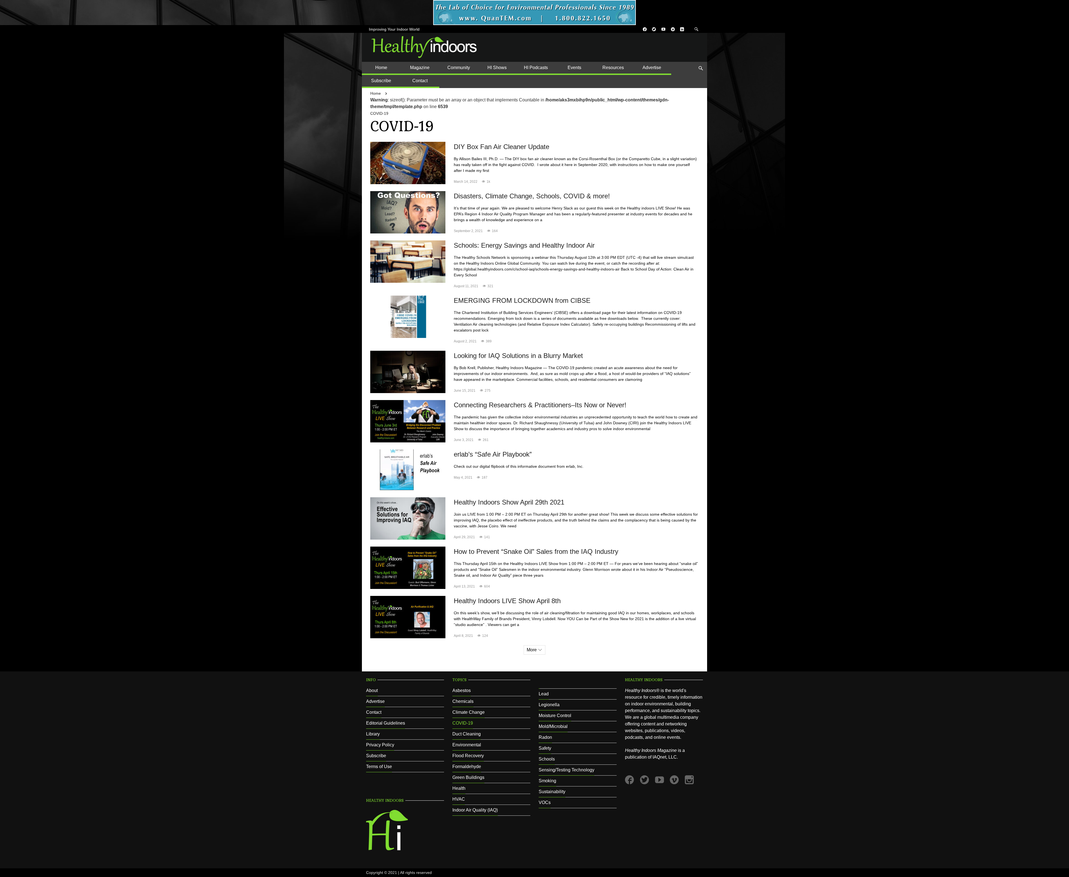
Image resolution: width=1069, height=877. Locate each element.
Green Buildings (468, 777)
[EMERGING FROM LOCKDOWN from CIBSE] (407, 316)
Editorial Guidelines (385, 723)
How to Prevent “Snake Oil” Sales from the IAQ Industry (536, 551)
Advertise (375, 701)
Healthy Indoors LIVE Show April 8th (507, 601)
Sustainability (552, 791)
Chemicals (463, 701)
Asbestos (461, 690)
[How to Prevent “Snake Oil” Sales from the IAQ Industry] (407, 567)
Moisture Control (555, 715)
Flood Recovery (468, 755)
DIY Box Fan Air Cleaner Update (501, 146)
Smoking (547, 780)
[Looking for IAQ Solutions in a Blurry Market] (407, 371)
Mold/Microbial (553, 726)
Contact (373, 712)
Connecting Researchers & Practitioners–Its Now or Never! (540, 405)
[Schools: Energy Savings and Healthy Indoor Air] (407, 261)
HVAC (458, 799)
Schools (547, 759)
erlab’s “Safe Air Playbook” (493, 454)
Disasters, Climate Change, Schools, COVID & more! (532, 196)
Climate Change (468, 712)
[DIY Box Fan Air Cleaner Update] (407, 162)
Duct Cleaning (466, 734)
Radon (545, 737)
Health (458, 788)
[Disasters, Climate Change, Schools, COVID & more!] (407, 211)
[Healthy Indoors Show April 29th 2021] (407, 518)
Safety (545, 748)
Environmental (466, 744)
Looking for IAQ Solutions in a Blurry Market (518, 355)
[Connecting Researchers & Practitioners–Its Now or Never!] (407, 420)
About (372, 690)
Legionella (549, 704)
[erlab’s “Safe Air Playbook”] (407, 470)
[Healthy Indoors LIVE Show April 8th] (407, 616)
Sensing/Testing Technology (566, 770)
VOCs (545, 802)
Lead (544, 693)
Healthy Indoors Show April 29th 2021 (509, 502)
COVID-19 (379, 113)
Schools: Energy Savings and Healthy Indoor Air (524, 245)
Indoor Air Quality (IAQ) (475, 810)
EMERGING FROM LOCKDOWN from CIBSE (522, 300)
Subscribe (376, 755)
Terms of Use (379, 766)
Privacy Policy (380, 744)
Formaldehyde (466, 766)
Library (373, 734)
